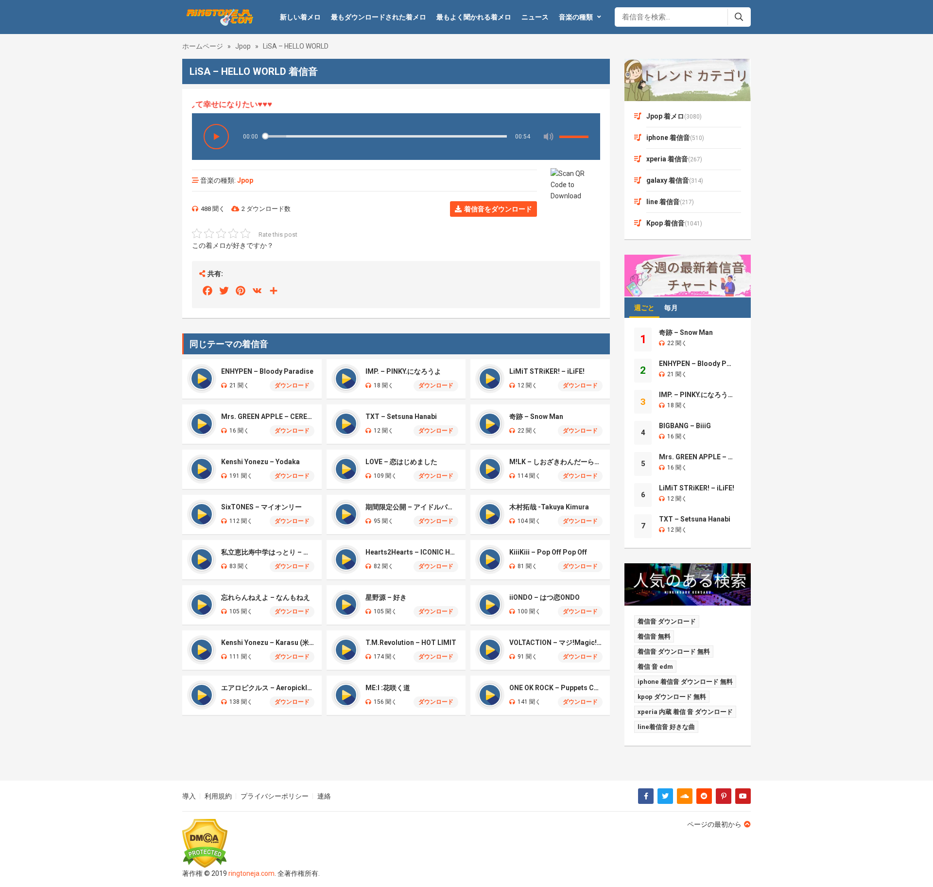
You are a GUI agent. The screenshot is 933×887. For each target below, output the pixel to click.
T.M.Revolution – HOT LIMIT (410, 642)
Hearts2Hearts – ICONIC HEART (412, 552)
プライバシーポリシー (275, 796)
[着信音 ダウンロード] (218, 17)
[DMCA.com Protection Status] (251, 843)
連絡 (324, 796)
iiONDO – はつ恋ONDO (544, 597)
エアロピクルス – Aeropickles (267, 688)
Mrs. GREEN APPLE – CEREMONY (267, 416)
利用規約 (218, 796)
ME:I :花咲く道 (387, 688)
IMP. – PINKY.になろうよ (403, 371)
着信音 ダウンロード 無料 (674, 651)
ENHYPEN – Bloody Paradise (267, 371)
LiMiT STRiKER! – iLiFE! (547, 371)
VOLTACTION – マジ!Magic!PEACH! (556, 642)
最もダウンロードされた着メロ (378, 17)
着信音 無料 (654, 636)
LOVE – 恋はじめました (401, 462)
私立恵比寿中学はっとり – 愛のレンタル (267, 552)
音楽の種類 (576, 17)
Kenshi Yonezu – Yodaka (260, 462)
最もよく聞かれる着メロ (473, 17)
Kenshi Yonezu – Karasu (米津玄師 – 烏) (267, 642)
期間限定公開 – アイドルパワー (412, 507)
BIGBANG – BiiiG (685, 426)
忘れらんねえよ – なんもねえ (265, 597)
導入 (189, 796)
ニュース (535, 17)
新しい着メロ (300, 17)
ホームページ (202, 46)
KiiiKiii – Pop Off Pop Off (548, 552)
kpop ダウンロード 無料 (672, 696)
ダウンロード (292, 385)
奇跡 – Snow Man (536, 416)
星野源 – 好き (386, 597)
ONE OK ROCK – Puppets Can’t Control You (556, 688)
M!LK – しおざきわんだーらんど (556, 462)
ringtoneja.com (251, 873)
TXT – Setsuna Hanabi (401, 416)
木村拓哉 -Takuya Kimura (549, 507)
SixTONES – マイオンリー (261, 507)
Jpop (243, 46)
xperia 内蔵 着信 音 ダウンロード (685, 711)
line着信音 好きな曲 (666, 726)
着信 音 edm (655, 666)
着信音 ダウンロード (667, 621)
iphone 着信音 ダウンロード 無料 (685, 681)
